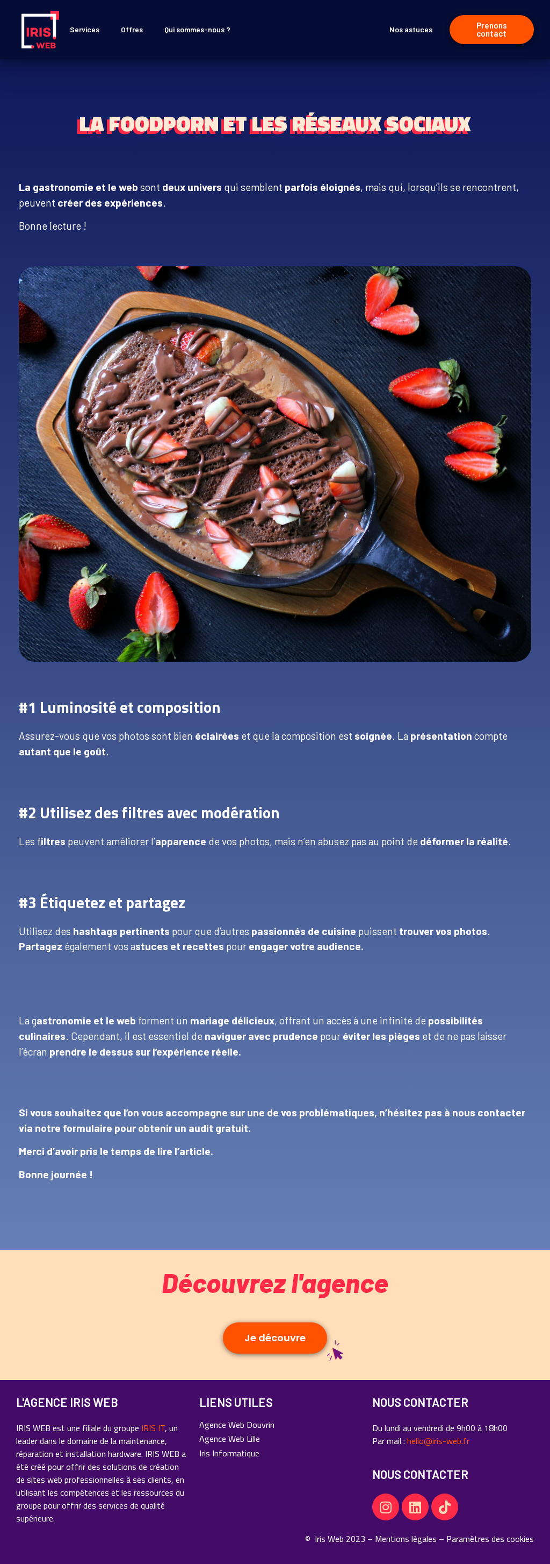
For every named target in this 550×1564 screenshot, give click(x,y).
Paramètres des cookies (490, 1538)
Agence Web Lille (229, 1438)
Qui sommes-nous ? (197, 29)
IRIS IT (153, 1427)
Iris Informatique (229, 1453)
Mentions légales (406, 1538)
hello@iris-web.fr (438, 1440)
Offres (132, 29)
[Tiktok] (444, 1507)
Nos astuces (410, 29)
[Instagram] (385, 1507)
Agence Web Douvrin (236, 1424)
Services (84, 29)
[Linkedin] (415, 1507)
